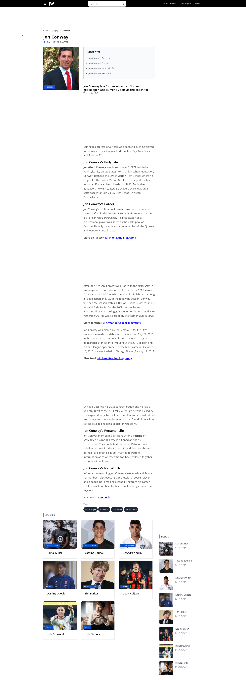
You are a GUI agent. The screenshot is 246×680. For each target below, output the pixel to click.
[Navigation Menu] (45, 4)
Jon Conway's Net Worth (100, 73)
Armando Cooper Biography (123, 323)
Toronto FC (104, 509)
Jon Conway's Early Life (99, 58)
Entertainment (169, 3)
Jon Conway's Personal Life (101, 68)
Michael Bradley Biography (114, 358)
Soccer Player (90, 509)
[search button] (123, 4)
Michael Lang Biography (120, 237)
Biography (186, 3)
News (197, 3)
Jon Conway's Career (98, 63)
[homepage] (51, 4)
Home (46, 30)
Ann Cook (104, 497)
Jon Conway (117, 509)
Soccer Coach (131, 509)
